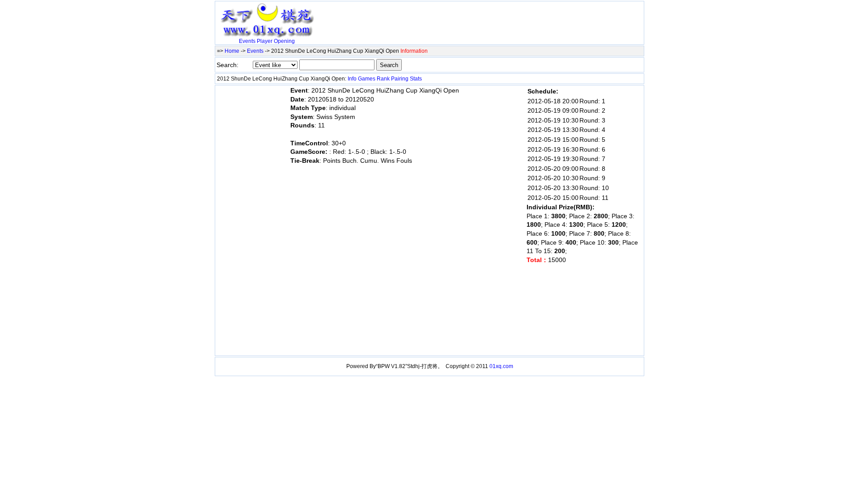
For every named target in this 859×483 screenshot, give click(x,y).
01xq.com (501, 366)
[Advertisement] (422, 16)
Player (264, 41)
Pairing (399, 79)
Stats (416, 79)
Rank (383, 79)
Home (232, 51)
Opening (284, 41)
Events (247, 41)
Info (352, 79)
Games (366, 79)
